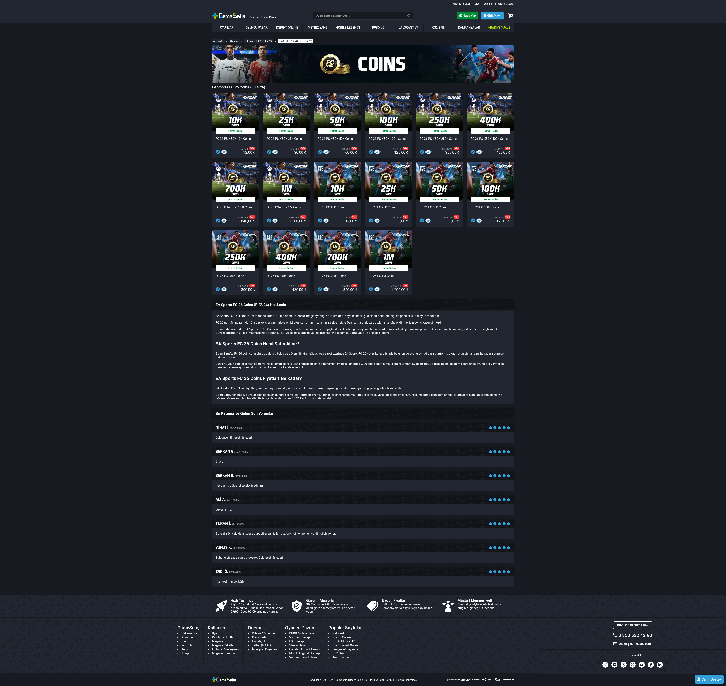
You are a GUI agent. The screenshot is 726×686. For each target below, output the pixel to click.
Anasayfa (218, 41)
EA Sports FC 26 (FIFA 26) (258, 41)
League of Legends (345, 649)
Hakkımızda (189, 633)
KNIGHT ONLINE (287, 27)
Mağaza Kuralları (223, 653)
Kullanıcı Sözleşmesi (226, 649)
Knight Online (342, 637)
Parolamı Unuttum (224, 637)
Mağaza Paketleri (462, 3)
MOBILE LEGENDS (347, 27)
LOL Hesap (296, 641)
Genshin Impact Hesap (304, 649)
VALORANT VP (408, 27)
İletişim (186, 649)
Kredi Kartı (259, 637)
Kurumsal (188, 637)
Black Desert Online (345, 645)
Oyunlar (234, 41)
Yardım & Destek (506, 3)
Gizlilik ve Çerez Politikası (381, 680)
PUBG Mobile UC (344, 641)
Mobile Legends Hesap (304, 653)
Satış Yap (469, 15)
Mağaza (217, 641)
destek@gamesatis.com (634, 644)
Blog (477, 3)
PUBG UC (378, 27)
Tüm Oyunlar (341, 657)
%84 (252, 148)
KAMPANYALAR (469, 27)
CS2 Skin (339, 653)
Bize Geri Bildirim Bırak (632, 625)
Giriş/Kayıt (494, 15)
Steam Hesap (298, 645)
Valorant (338, 633)
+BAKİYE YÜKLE (499, 27)
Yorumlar (488, 3)
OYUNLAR (226, 27)
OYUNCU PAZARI (257, 27)
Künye (186, 653)
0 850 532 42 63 (635, 635)
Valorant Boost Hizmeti (304, 657)
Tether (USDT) (261, 645)
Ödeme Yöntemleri (264, 633)
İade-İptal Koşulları (264, 649)
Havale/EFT (260, 641)
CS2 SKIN (438, 27)
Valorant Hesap (299, 637)
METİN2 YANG (317, 27)
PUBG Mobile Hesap (302, 633)
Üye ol (216, 633)
